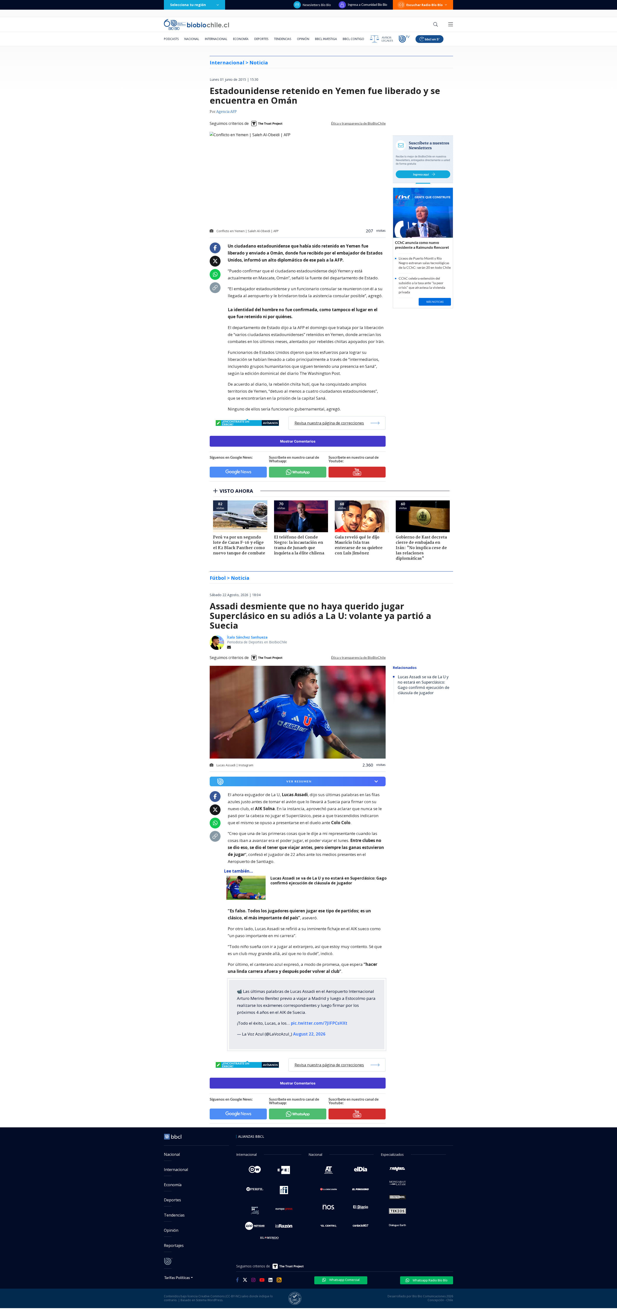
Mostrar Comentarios (297, 441)
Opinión (303, 39)
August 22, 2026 (309, 1034)
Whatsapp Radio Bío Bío (430, 1280)
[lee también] (247, 888)
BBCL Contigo (353, 39)
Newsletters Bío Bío (317, 5)
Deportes (261, 39)
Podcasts (171, 39)
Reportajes (174, 1245)
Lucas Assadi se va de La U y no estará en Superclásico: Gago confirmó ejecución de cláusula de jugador (328, 881)
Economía (240, 39)
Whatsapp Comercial (344, 1280)
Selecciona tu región (188, 4)
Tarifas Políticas (177, 1277)
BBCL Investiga (326, 39)
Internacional (216, 39)
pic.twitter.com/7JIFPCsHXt (319, 1023)
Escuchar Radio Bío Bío (424, 5)
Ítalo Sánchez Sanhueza (247, 637)
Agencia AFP (226, 112)
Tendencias (282, 39)
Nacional (191, 39)
